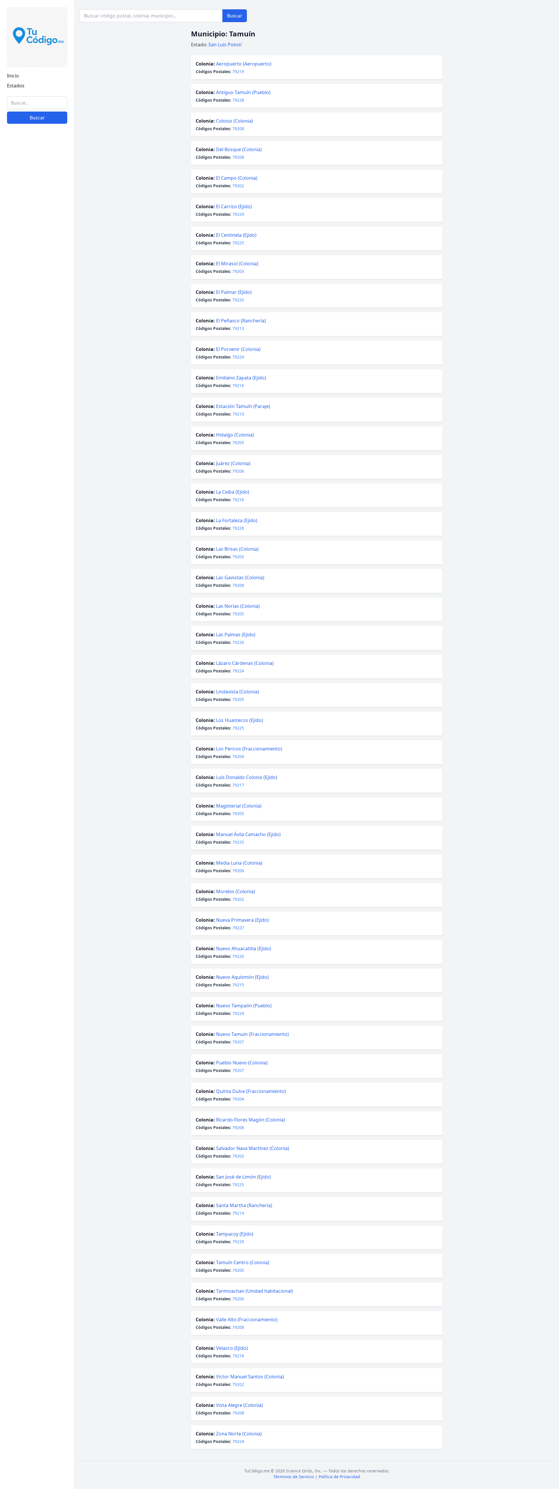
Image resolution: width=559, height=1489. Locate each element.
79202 (238, 185)
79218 (238, 1356)
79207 (238, 1042)
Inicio (13, 76)
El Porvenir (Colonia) (238, 349)
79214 (238, 1213)
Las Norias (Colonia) (238, 606)
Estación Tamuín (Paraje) (243, 406)
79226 (238, 956)
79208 (238, 128)
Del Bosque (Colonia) (239, 149)
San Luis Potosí (225, 44)
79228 (238, 100)
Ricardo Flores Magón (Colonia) (250, 1120)
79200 (238, 1270)
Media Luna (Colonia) (239, 863)
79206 (238, 471)
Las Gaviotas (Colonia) (240, 577)
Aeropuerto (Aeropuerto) (243, 64)
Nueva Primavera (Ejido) (242, 920)
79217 (238, 785)
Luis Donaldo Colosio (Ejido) (246, 777)
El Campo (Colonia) (236, 178)
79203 (238, 271)
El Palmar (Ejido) (234, 292)
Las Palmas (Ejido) (235, 634)
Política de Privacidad (339, 1476)
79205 (238, 442)
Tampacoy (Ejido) (234, 1234)
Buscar (37, 117)
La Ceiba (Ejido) (232, 492)
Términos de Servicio (293, 1476)
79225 (238, 242)
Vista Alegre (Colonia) (239, 1405)
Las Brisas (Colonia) (237, 549)
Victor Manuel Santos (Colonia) (250, 1376)
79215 (238, 985)
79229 (238, 214)
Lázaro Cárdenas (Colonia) (245, 663)
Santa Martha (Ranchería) (244, 1205)
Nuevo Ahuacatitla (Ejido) (243, 948)
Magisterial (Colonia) (238, 806)
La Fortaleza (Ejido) (236, 520)
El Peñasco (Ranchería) (241, 320)
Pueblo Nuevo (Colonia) (242, 1062)
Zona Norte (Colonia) (239, 1433)
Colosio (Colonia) (234, 121)
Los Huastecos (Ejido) (239, 720)
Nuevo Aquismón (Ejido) (242, 977)
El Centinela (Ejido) (236, 235)
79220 (238, 300)
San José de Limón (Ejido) (243, 1177)
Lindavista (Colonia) (237, 691)
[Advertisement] (37, 1394)
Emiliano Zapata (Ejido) (241, 378)
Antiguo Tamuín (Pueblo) (243, 92)
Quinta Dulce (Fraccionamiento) (251, 1091)
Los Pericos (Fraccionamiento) (249, 749)
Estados (15, 85)
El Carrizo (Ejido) (234, 206)
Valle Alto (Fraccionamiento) (246, 1319)
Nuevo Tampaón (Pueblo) (244, 1005)
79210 (238, 414)
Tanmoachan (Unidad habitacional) (254, 1291)
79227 (238, 927)
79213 (238, 328)
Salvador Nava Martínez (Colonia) (252, 1148)
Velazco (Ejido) (232, 1348)
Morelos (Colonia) (235, 891)
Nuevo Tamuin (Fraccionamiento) (252, 1034)
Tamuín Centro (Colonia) (242, 1262)
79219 (238, 71)
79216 (238, 385)
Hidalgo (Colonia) (235, 435)
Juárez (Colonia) (233, 463)
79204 (238, 756)
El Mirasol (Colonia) (237, 263)
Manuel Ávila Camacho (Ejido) (248, 834)
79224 (238, 357)
